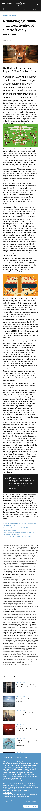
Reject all (7, 801)
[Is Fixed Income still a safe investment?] (9, 701)
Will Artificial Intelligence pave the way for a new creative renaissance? (27, 743)
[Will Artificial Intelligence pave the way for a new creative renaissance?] (9, 743)
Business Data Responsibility (12, 780)
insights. (10, 9)
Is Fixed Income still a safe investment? (24, 700)
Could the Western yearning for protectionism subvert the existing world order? (26, 729)
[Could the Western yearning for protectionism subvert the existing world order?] (9, 729)
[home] (3, 9)
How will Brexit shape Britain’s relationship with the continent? (26, 686)
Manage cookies (31, 801)
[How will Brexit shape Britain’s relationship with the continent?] (9, 687)
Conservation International (9, 530)
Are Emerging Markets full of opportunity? (25, 714)
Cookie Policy (7, 792)
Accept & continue (30, 806)
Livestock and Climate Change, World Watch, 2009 (15, 528)
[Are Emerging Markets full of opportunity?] (9, 715)
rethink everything (20, 9)
